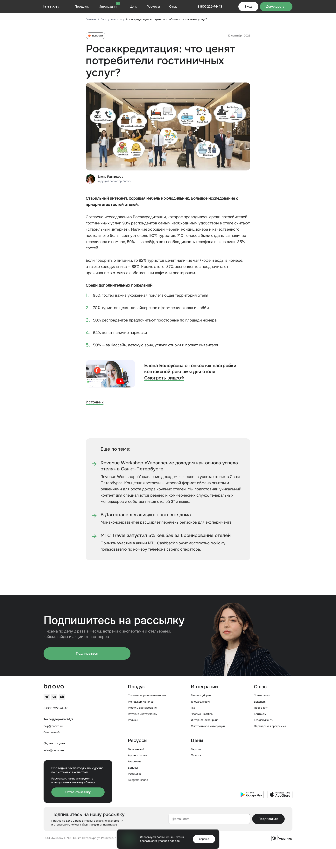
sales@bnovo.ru (54, 750)
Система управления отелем (147, 695)
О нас (173, 6)
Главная (91, 19)
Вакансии (260, 701)
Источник (94, 402)
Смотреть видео (164, 378)
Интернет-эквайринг (204, 720)
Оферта (196, 755)
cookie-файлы (166, 837)
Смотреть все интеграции (208, 726)
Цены (133, 6)
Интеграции (109, 6)
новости (116, 19)
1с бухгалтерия (200, 701)
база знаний (52, 732)
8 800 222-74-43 (56, 708)
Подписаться (87, 653)
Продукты (82, 6)
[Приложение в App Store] (280, 794)
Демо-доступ (276, 6)
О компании (262, 695)
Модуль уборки (201, 695)
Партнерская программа (270, 726)
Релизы (133, 720)
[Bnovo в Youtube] (62, 697)
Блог (104, 19)
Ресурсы (153, 6)
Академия (134, 761)
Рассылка (134, 773)
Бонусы (133, 767)
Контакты (260, 714)
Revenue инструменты (142, 714)
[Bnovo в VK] (54, 697)
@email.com (180, 819)
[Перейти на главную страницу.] (51, 6)
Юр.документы (264, 720)
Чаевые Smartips (202, 714)
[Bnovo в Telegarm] (47, 697)
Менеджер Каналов (141, 701)
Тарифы (196, 749)
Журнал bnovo (137, 755)
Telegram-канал (138, 780)
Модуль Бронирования (142, 707)
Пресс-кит (261, 707)
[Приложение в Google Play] (251, 794)
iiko (193, 707)
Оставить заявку (78, 792)
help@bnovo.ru (53, 726)
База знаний (136, 749)
